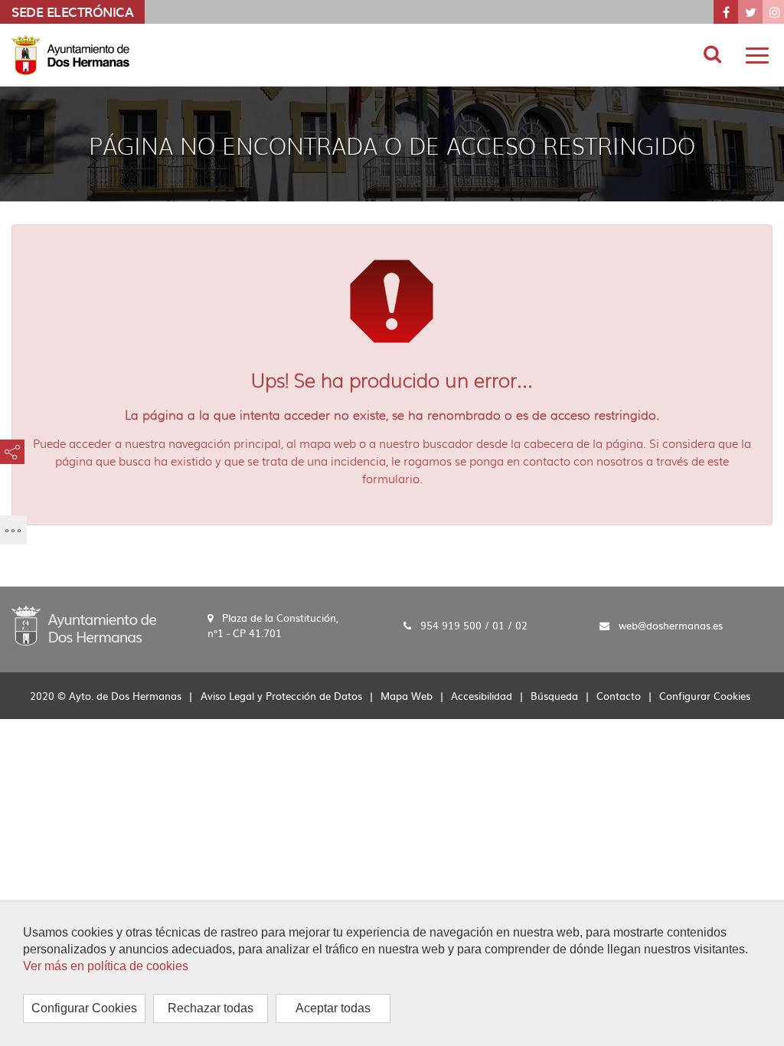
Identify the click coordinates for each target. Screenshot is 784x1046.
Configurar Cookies (84, 1008)
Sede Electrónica (72, 11)
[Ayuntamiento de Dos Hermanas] (83, 625)
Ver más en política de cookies (105, 965)
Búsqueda (554, 695)
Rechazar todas (210, 1008)
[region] (392, 973)
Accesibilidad (481, 695)
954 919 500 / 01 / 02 (474, 626)
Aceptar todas (333, 1008)
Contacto (618, 695)
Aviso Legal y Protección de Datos (281, 695)
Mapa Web (407, 695)
